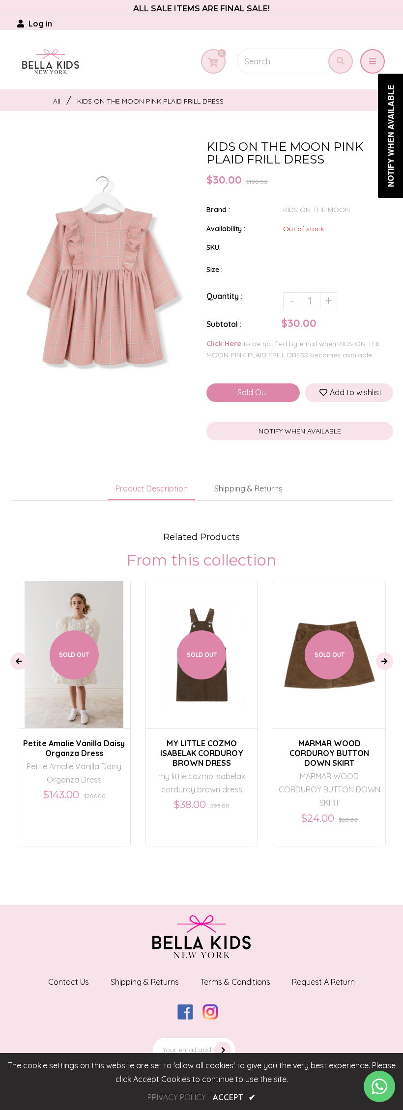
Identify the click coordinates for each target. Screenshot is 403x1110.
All (56, 101)
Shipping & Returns (248, 488)
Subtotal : (224, 324)
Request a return (323, 982)
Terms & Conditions (235, 982)
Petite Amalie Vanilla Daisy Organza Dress (74, 748)
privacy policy (176, 1097)
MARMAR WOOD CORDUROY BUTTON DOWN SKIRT (329, 753)
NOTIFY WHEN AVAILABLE (300, 431)
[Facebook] (189, 1016)
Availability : (225, 228)
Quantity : (224, 296)
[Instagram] (214, 1016)
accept (234, 1097)
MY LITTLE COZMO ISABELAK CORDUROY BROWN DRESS (201, 753)
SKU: (213, 247)
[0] (213, 62)
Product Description (151, 488)
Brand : (218, 209)
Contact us (68, 982)
